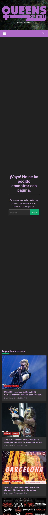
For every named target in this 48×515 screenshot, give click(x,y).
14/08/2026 (19, 398)
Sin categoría (16, 481)
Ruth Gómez (9, 398)
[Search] (43, 33)
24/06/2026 (19, 493)
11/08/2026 (19, 446)
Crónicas (7, 386)
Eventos (15, 386)
